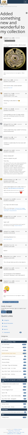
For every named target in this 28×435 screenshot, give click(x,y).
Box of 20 (10, 87)
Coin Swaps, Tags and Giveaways (14, 365)
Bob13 (5, 80)
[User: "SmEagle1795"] (1, 216)
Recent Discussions (8, 323)
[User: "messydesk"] (1, 199)
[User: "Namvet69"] (1, 150)
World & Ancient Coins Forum (10, 40)
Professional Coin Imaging (20, 208)
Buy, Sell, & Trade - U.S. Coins (14, 368)
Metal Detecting (14, 359)
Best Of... (6, 329)
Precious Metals (14, 362)
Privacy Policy (10, 430)
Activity (5, 326)
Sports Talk (14, 392)
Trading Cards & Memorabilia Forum (14, 384)
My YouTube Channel (8, 239)
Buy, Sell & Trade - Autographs (14, 398)
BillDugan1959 (7, 124)
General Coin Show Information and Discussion (14, 412)
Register (10, 302)
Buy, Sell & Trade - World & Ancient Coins (14, 371)
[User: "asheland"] (1, 231)
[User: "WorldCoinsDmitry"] (1, 179)
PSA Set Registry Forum (14, 389)
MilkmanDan (7, 256)
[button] (27, 13)
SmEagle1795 (7, 216)
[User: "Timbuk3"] (1, 93)
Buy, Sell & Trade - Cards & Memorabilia (14, 395)
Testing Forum (14, 417)
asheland (6, 231)
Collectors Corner (12, 432)
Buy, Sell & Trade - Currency (14, 374)
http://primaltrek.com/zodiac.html (16, 188)
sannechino (6, 245)
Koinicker (6, 137)
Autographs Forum (14, 386)
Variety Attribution (13, 210)
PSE (23, 432)
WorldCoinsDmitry (8, 179)
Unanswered (12, 332)
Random (14, 377)
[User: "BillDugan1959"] (1, 124)
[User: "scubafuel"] (1, 268)
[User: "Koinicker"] (1, 137)
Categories (6, 320)
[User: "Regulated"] (1, 37)
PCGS (18, 432)
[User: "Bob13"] (1, 79)
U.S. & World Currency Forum (14, 356)
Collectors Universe (18, 429)
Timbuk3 (6, 93)
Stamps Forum (14, 404)
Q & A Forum (14, 350)
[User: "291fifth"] (1, 108)
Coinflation (18, 433)
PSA (20, 432)
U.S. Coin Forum (14, 344)
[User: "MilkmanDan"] (1, 256)
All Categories (5, 339)
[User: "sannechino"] (1, 245)
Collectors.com (10, 433)
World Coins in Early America (17, 209)
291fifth (5, 109)
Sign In (4, 302)
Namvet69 (6, 150)
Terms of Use (17, 430)
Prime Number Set (7, 209)
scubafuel (6, 268)
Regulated (6, 38)
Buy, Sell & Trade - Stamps (14, 407)
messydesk (6, 199)
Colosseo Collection (18, 225)
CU (15, 433)
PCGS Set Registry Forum (14, 347)
